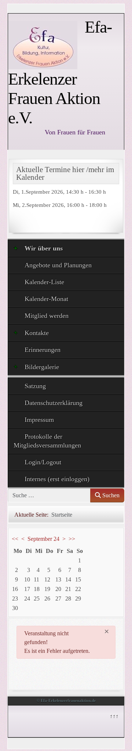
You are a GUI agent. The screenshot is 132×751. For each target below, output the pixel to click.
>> (72, 539)
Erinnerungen (42, 349)
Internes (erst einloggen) (57, 479)
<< (15, 539)
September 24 (43, 539)
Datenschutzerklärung (53, 402)
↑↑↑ (113, 715)
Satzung (35, 386)
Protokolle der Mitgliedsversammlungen (47, 441)
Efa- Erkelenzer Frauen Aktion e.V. (60, 72)
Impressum (39, 419)
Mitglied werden (47, 315)
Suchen (110, 495)
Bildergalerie (42, 367)
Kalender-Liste (44, 282)
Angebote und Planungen (58, 265)
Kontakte (37, 333)
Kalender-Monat (46, 298)
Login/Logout (43, 462)
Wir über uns (44, 248)
